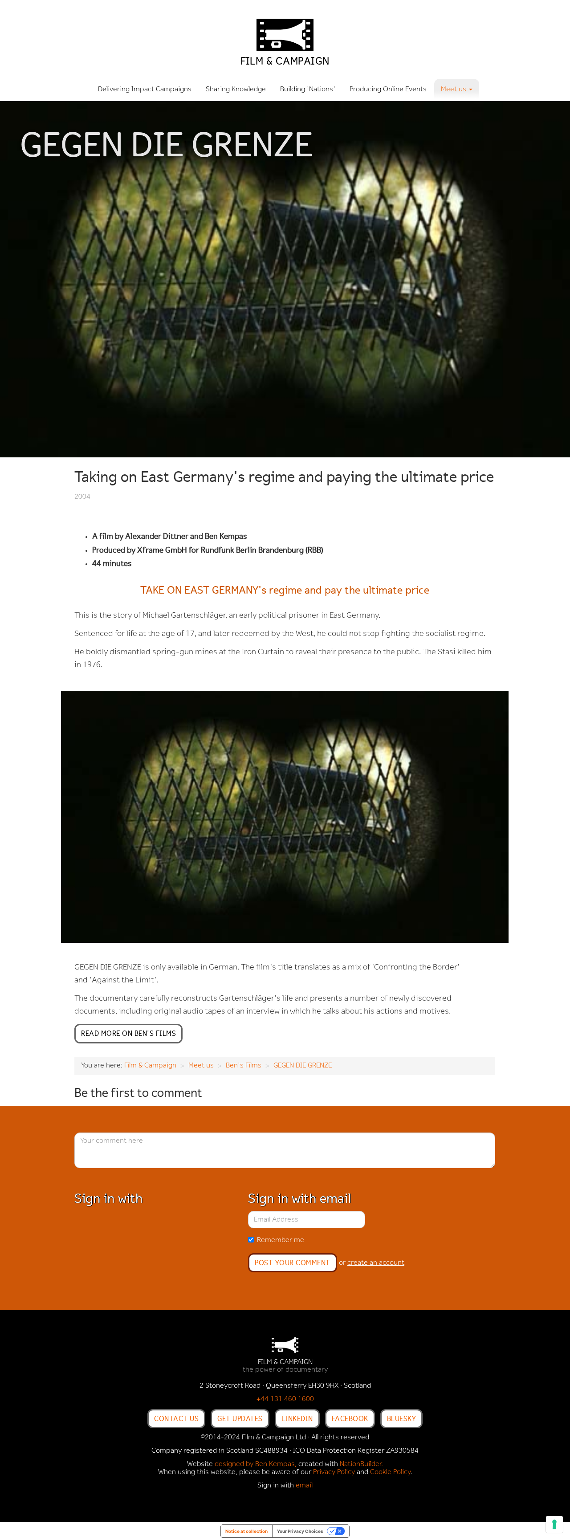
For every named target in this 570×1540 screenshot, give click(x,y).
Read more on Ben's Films (128, 1033)
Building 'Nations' (307, 89)
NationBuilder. (361, 1464)
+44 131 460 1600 (285, 1399)
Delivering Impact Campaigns (144, 89)
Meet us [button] (454, 89)
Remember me (280, 1240)
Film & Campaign (150, 1065)
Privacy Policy (334, 1472)
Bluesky (401, 1418)
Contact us (176, 1418)
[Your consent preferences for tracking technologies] (554, 1524)
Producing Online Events (388, 89)
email (304, 1485)
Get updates (240, 1418)
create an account (375, 1263)
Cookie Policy (390, 1472)
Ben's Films (243, 1065)
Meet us (201, 1065)
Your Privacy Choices (300, 1531)
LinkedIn (297, 1418)
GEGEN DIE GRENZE (302, 1065)
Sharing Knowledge (236, 89)
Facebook (350, 1418)
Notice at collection (246, 1531)
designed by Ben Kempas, (256, 1464)
